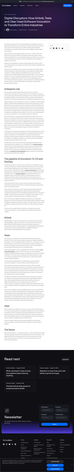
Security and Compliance (24, 448)
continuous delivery (21, 173)
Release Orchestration (26, 455)
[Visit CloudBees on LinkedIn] (15, 444)
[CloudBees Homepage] (7, 440)
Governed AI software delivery (39, 445)
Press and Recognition (65, 444)
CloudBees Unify (24, 442)
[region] (37, 465)
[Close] (71, 465)
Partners (62, 447)
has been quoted (37, 144)
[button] (16, 5)
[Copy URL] (51, 48)
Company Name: (59, 414)
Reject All (55, 465)
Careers (62, 449)
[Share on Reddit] (62, 48)
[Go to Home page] (6, 5)
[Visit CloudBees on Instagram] (7, 444)
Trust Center (49, 448)
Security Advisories (51, 451)
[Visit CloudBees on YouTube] (9, 444)
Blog (48, 442)
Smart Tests (23, 453)
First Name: (58, 407)
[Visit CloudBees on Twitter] (12, 444)
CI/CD (22, 444)
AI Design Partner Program (51, 445)
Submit (54, 424)
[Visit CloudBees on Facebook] (4, 444)
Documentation (50, 453)
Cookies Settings (55, 461)
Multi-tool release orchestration (38, 449)
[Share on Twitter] (59, 48)
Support (49, 455)
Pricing (61, 451)
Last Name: (44, 414)
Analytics (23, 457)
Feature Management (26, 451)
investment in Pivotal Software (18, 151)
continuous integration (30, 170)
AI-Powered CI (37, 442)
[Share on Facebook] (56, 48)
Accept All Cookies (55, 469)
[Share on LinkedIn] (54, 48)
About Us (62, 442)
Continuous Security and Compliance (39, 453)
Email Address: (45, 407)
